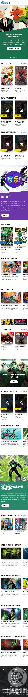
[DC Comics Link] (25, 669)
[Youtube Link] (16, 669)
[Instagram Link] (7, 669)
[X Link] (12, 669)
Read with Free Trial (14, 48)
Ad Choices (14, 684)
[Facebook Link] (3, 669)
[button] (23, 3)
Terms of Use (14, 676)
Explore (5, 215)
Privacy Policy (14, 678)
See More (24, 64)
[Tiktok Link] (20, 669)
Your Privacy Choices (14, 681)
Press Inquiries (14, 686)
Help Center (14, 673)
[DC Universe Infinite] (5, 2)
